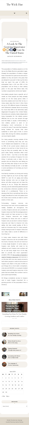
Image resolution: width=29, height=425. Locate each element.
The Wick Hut (14, 4)
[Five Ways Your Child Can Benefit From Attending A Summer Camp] (23, 294)
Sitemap (20, 420)
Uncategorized (14, 41)
